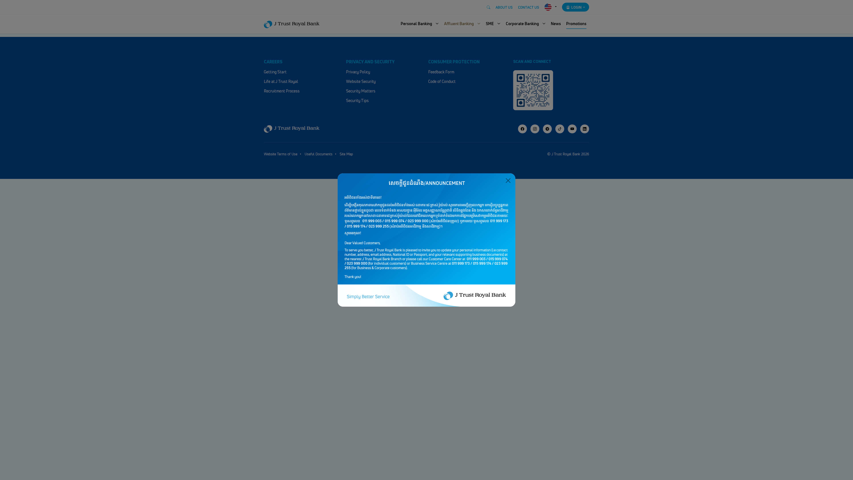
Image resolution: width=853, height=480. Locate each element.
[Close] (508, 180)
